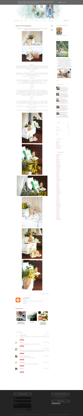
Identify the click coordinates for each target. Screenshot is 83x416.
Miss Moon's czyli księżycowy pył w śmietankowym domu (21, 323)
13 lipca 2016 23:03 (46, 362)
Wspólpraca (45, 20)
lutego (57, 171)
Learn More (60, 2)
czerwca (57, 168)
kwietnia (57, 159)
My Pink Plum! (58, 148)
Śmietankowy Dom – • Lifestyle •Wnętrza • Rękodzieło (29, 414)
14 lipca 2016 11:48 (46, 368)
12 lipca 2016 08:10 (46, 348)
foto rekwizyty (58, 129)
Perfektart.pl (63, 397)
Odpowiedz (22, 353)
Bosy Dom (57, 142)
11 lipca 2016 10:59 (46, 334)
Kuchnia (36, 20)
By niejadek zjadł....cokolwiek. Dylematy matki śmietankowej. (43, 323)
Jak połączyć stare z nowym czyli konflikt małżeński (64, 112)
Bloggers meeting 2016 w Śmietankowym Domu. (64, 106)
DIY (29, 20)
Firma (32, 20)
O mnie (22, 20)
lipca (57, 156)
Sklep (56, 20)
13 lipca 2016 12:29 (46, 355)
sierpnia (57, 155)
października (58, 154)
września (57, 161)
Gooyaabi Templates (65, 414)
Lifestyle (25, 20)
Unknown (21, 342)
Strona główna (16, 20)
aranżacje (57, 127)
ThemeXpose (54, 414)
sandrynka (22, 368)
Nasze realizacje (50, 20)
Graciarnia (57, 143)
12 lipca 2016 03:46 (46, 342)
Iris (20, 348)
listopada (57, 164)
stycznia (57, 163)
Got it (64, 2)
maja (57, 184)
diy (56, 125)
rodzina (57, 134)
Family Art (57, 144)
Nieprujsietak (22, 362)
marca (57, 160)
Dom (40, 20)
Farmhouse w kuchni (63, 98)
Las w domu (32, 322)
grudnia (57, 189)
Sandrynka (58, 141)
